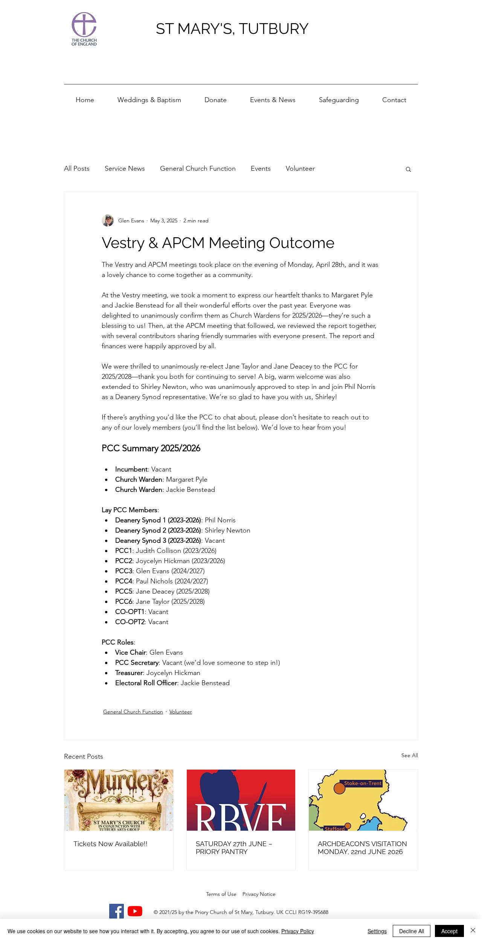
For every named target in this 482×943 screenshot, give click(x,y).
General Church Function (198, 168)
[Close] (472, 931)
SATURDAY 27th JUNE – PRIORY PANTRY (234, 848)
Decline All (411, 931)
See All (409, 755)
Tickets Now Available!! (110, 844)
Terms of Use (221, 894)
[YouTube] (135, 911)
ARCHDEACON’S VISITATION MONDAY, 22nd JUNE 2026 (362, 848)
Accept (449, 931)
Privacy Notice (259, 894)
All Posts (77, 168)
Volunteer (300, 168)
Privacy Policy (297, 931)
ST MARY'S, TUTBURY (232, 28)
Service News (125, 168)
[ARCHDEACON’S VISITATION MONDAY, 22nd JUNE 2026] (363, 800)
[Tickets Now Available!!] (118, 800)
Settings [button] (377, 931)
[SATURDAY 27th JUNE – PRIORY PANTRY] (241, 800)
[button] (272, 96)
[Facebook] (116, 911)
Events (261, 168)
